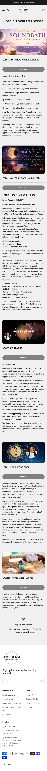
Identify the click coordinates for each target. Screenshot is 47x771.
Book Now (23, 69)
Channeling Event (12, 347)
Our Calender (7, 714)
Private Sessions (8, 695)
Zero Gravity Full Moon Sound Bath (21, 177)
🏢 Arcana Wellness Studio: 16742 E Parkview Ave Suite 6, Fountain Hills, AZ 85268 (11, 742)
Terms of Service (32, 699)
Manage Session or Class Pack (11, 708)
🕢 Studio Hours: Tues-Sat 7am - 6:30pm (11, 732)
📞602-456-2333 (8, 727)
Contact (29, 707)
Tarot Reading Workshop (15, 466)
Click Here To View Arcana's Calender (23, 2)
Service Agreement (33, 703)
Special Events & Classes (11, 703)
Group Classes (7, 699)
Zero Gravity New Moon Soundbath (21, 59)
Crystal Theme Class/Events (17, 577)
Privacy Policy (31, 695)
